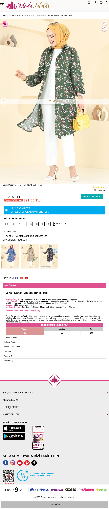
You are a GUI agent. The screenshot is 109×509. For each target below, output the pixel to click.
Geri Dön (54, 504)
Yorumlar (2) (100, 190)
